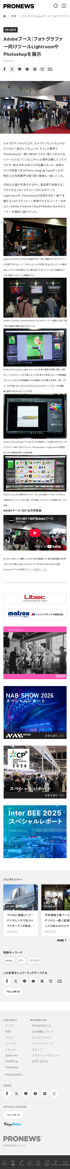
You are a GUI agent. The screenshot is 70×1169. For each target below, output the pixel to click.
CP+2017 (10, 29)
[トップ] (4, 16)
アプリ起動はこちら (37, 569)
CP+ (21, 960)
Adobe (9, 960)
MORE (60, 940)
